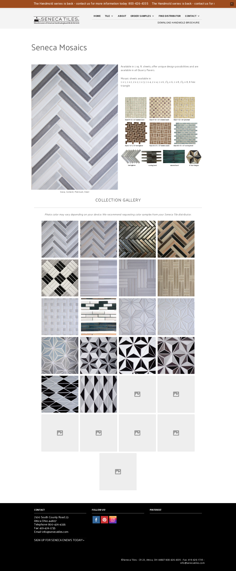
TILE (107, 16)
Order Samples (141, 16)
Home (97, 16)
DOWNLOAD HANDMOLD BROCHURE (178, 22)
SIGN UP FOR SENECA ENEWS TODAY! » (59, 539)
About (122, 16)
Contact (190, 16)
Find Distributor (170, 16)
